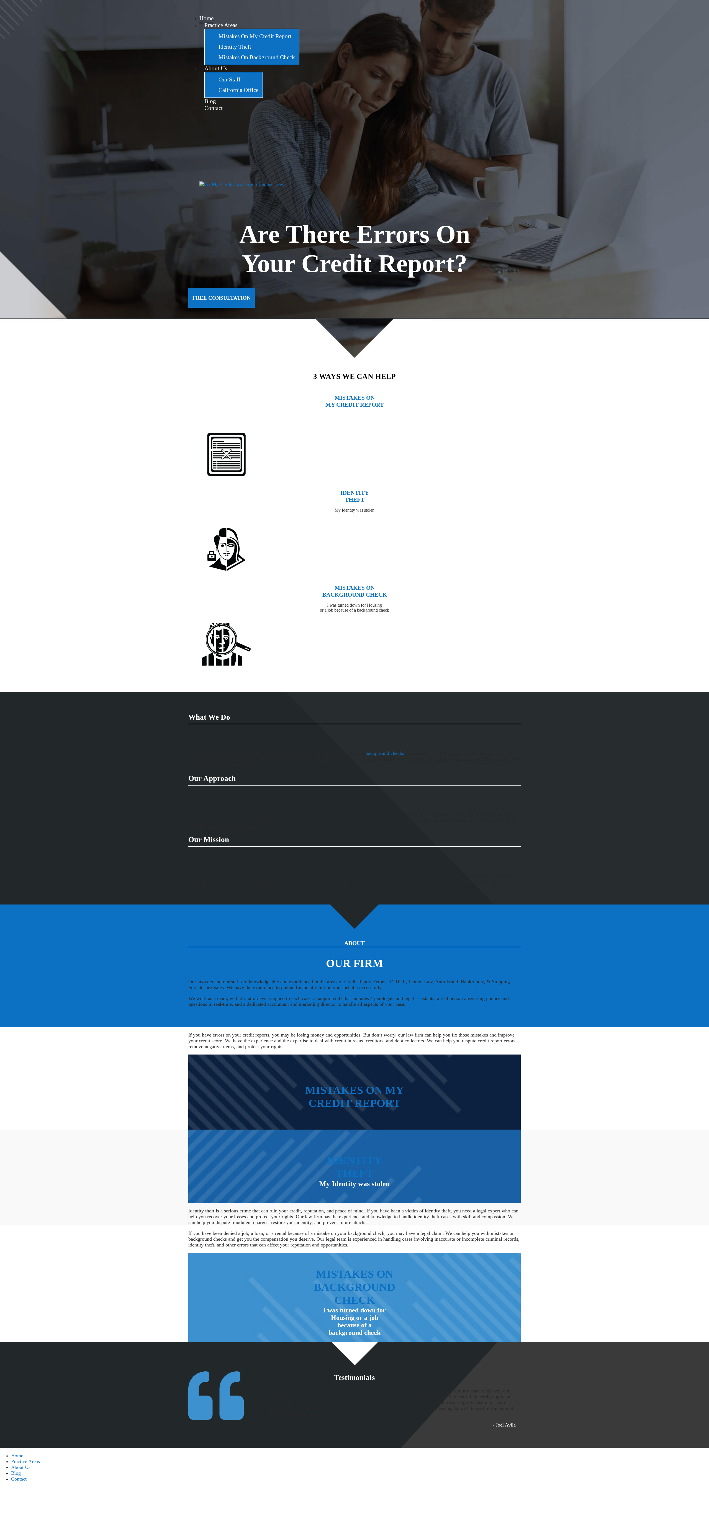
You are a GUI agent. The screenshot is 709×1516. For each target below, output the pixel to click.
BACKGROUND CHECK (354, 594)
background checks (385, 753)
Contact (19, 1479)
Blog (16, 1473)
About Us (20, 1467)
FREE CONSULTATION (221, 298)
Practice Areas (25, 1461)
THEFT (354, 499)
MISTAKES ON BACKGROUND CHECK (354, 1287)
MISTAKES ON (355, 397)
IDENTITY (354, 492)
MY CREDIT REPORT (354, 404)
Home (17, 1455)
